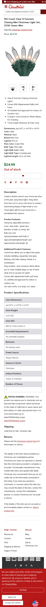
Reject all (12, 597)
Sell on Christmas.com (31, 544)
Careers (28, 538)
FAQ (6, 542)
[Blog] (31, 566)
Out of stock (12, 169)
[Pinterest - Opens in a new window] (26, 566)
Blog (27, 534)
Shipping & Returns (12, 546)
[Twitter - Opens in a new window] (20, 566)
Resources (8, 534)
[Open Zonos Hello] (34, 602)
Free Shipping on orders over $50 (21, 2)
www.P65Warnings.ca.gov (14, 420)
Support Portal (10, 551)
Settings (23, 590)
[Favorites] (23, 176)
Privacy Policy (10, 584)
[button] (5, 182)
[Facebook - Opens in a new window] (15, 566)
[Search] (43, 12)
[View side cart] (45, 2)
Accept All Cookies (13, 603)
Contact (7, 538)
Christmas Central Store (22, 30)
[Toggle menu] (6, 6)
